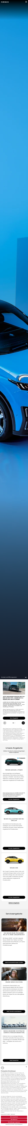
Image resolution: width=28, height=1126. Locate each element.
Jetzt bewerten (14, 1060)
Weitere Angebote (14, 903)
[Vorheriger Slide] (4, 723)
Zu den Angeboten (14, 799)
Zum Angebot (14, 718)
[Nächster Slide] (23, 723)
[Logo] (5, 2)
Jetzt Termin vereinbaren (14, 1011)
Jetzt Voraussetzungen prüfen (14, 962)
